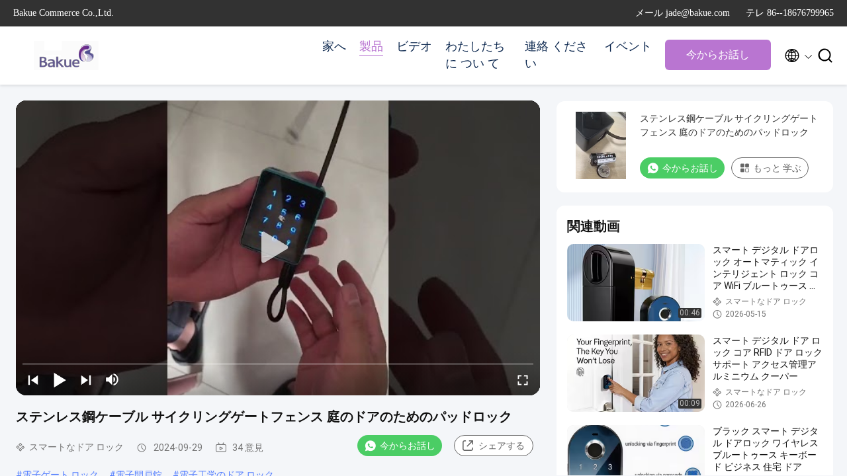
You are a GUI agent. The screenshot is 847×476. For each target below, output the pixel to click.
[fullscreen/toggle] (523, 379)
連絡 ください (556, 55)
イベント (628, 46)
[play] (277, 247)
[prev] (33, 379)
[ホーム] (66, 55)
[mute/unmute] (112, 379)
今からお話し (718, 54)
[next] (86, 379)
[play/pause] (59, 379)
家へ (334, 46)
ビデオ (414, 46)
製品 (371, 46)
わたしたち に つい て (475, 55)
